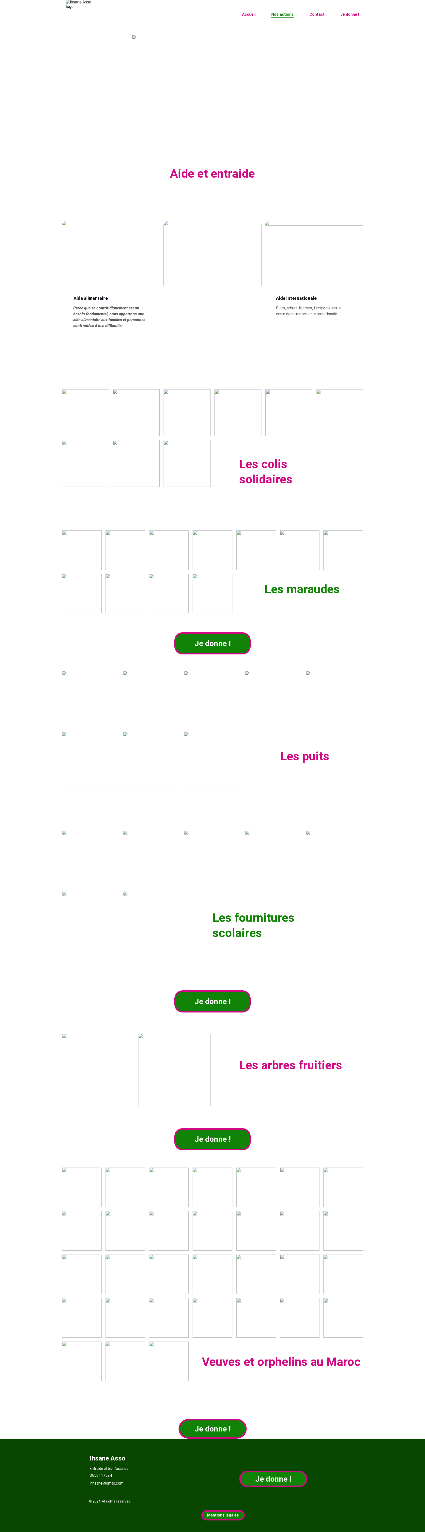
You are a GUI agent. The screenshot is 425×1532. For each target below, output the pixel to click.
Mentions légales (223, 1515)
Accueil (249, 14)
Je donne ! (349, 14)
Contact (317, 14)
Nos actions (282, 14)
